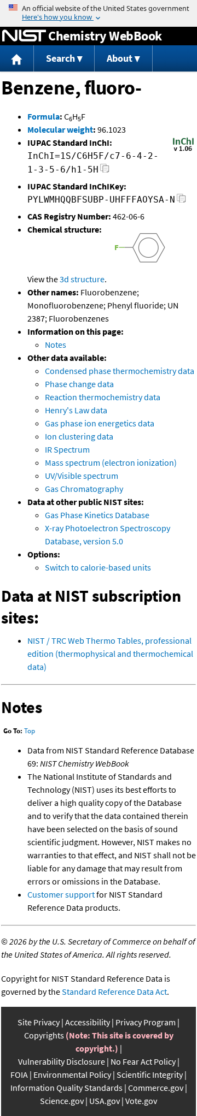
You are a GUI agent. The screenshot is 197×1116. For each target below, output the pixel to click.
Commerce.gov (155, 1087)
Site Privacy (39, 1022)
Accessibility (87, 1022)
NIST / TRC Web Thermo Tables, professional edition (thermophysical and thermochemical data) (110, 653)
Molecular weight (60, 129)
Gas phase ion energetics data (99, 423)
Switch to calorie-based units (98, 567)
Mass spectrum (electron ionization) (111, 462)
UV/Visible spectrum (81, 475)
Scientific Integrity (150, 1074)
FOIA (19, 1074)
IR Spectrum (67, 449)
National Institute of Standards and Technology (24, 36)
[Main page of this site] (17, 58)
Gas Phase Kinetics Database (97, 514)
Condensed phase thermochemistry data (119, 370)
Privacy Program (145, 1022)
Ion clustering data (79, 436)
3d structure (82, 279)
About (119, 58)
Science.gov (62, 1100)
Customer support (61, 894)
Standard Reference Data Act (114, 991)
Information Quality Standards (66, 1087)
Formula (43, 116)
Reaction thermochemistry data (102, 396)
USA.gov (104, 1100)
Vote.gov (141, 1100)
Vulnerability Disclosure (61, 1061)
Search (60, 58)
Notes (55, 344)
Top (29, 730)
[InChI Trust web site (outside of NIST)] (183, 150)
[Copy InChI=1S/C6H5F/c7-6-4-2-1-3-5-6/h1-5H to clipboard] (104, 171)
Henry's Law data (76, 410)
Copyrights (44, 1035)
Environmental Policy (72, 1074)
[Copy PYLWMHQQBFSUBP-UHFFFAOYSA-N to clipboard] (181, 201)
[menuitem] (17, 58)
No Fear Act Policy (143, 1061)
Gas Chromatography (84, 488)
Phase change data (79, 383)
